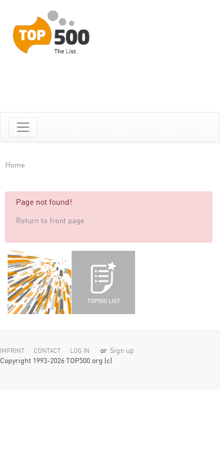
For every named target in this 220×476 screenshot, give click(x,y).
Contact (47, 351)
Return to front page (50, 221)
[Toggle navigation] (23, 127)
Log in (80, 351)
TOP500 (39, 282)
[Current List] (103, 282)
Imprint (12, 351)
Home (15, 166)
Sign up (122, 351)
